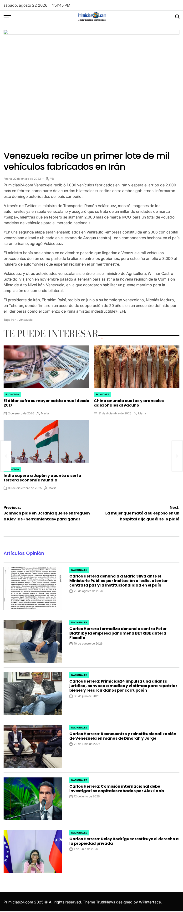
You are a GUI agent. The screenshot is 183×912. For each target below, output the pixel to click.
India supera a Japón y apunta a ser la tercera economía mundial (42, 478)
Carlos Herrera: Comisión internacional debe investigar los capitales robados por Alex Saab (116, 789)
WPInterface (150, 902)
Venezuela (26, 319)
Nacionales (79, 569)
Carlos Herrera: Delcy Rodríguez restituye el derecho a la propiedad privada (124, 841)
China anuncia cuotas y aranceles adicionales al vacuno (129, 403)
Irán (13, 319)
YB (52, 178)
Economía (12, 394)
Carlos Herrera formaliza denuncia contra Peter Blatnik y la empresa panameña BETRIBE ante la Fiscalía (118, 633)
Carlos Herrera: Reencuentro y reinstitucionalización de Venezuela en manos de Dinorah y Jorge (122, 736)
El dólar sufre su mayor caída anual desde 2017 (46, 403)
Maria (45, 413)
